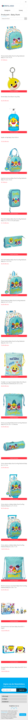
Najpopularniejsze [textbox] (6, 18)
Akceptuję (22, 714)
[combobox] (14, 18)
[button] (14, 696)
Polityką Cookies (4, 712)
